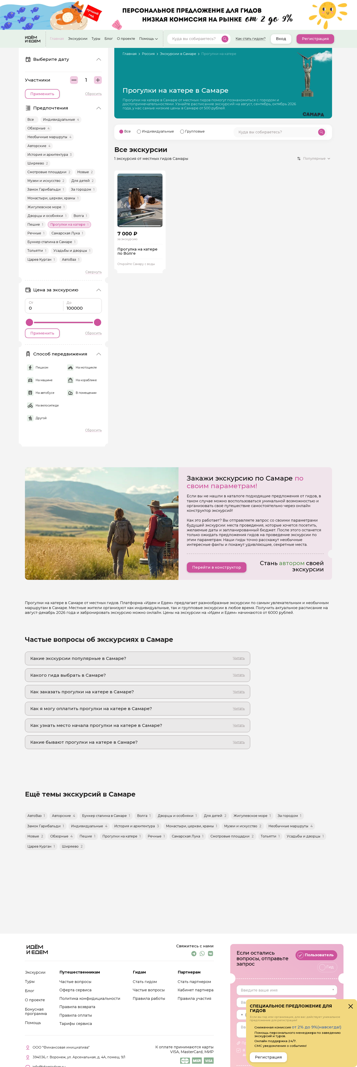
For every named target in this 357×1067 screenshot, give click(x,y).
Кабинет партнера (196, 990)
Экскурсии (77, 39)
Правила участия (194, 998)
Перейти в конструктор (216, 567)
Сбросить (93, 94)
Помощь (146, 39)
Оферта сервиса (75, 990)
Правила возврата (77, 1007)
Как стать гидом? (251, 38)
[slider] (29, 322)
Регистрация (315, 38)
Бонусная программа (36, 1011)
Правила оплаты (75, 1015)
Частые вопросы (75, 982)
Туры (96, 39)
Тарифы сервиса (75, 1024)
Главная (57, 39)
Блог (109, 39)
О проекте (126, 39)
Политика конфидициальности (89, 998)
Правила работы (149, 998)
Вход (281, 38)
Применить (42, 94)
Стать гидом (145, 982)
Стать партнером (194, 982)
